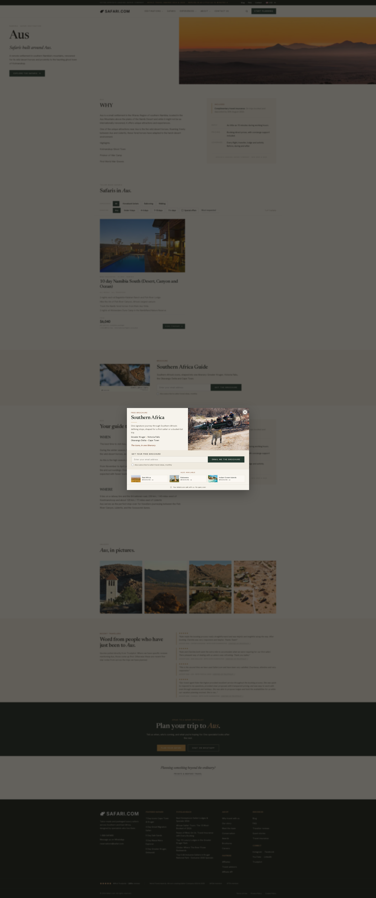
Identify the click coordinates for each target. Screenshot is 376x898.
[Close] (245, 412)
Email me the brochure (226, 459)
